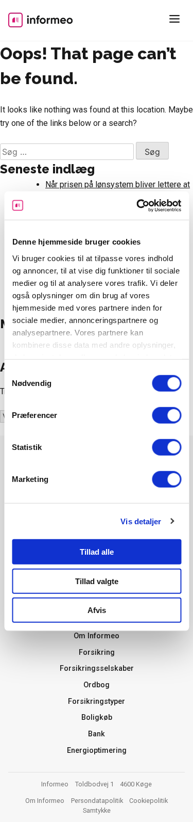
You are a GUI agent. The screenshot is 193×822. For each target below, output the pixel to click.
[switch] (166, 415)
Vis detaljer (140, 521)
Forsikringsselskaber (97, 668)
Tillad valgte (96, 580)
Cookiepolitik (148, 800)
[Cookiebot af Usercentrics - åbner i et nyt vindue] (137, 205)
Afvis (96, 610)
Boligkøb (96, 717)
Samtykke (97, 810)
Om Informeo (96, 636)
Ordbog (96, 685)
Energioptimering (97, 750)
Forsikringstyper (96, 701)
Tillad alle (97, 551)
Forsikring (97, 652)
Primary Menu (176, 20)
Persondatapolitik (97, 800)
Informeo (40, 19)
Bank (96, 734)
